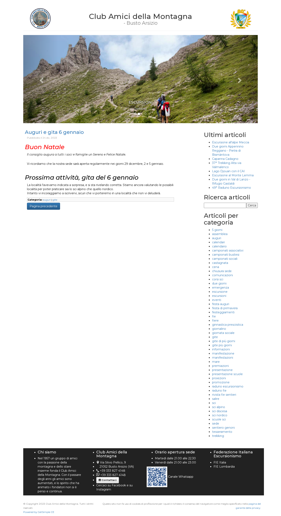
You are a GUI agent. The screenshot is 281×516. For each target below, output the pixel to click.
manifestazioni (222, 357)
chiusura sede (222, 271)
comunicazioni (222, 275)
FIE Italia (220, 462)
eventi (216, 300)
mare (216, 362)
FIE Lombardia (224, 466)
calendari (218, 242)
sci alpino (218, 407)
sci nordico (219, 415)
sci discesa (219, 411)
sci (214, 403)
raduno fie (219, 390)
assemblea (220, 234)
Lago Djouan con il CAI (228, 171)
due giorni (219, 283)
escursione (220, 292)
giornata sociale (223, 333)
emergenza (220, 287)
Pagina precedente (43, 206)
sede (215, 423)
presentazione (222, 370)
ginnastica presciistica (227, 324)
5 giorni (217, 230)
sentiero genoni (223, 427)
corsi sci (217, 279)
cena (215, 267)
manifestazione (223, 353)
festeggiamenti (223, 312)
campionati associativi (227, 250)
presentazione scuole (227, 374)
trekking (218, 436)
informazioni (221, 349)
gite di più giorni (223, 341)
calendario (219, 246)
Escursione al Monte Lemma (233, 175)
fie (214, 316)
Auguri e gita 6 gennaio (54, 132)
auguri (47, 199)
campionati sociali (224, 259)
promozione (221, 382)
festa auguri (220, 304)
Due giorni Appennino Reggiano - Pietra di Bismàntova (228, 151)
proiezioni (219, 378)
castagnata (220, 263)
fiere (215, 320)
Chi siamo (47, 452)
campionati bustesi (225, 254)
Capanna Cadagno (225, 159)
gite (55, 199)
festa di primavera (225, 308)
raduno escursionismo (227, 386)
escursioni (219, 296)
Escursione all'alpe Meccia (230, 142)
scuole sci (219, 419)
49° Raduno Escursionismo (231, 188)
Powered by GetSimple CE (38, 512)
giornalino (219, 329)
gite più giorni (222, 345)
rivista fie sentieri (224, 395)
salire (215, 399)
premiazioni (220, 366)
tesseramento (222, 432)
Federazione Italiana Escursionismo (233, 454)
